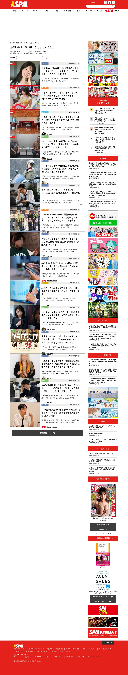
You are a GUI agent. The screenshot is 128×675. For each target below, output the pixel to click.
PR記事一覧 (59, 649)
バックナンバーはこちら (103, 533)
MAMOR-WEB (70, 657)
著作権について (20, 651)
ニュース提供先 (48, 649)
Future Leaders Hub (94, 657)
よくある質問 (66, 651)
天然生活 (27, 657)
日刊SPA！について (34, 649)
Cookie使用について (105, 649)
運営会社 (31, 651)
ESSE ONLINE (37, 657)
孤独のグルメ (59, 657)
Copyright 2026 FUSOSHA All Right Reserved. (27, 661)
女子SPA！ (17, 657)
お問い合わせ (55, 651)
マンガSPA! (81, 657)
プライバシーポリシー (89, 649)
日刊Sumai (48, 657)
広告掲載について (19, 649)
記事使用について (42, 651)
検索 (113, 6)
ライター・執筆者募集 (73, 649)
